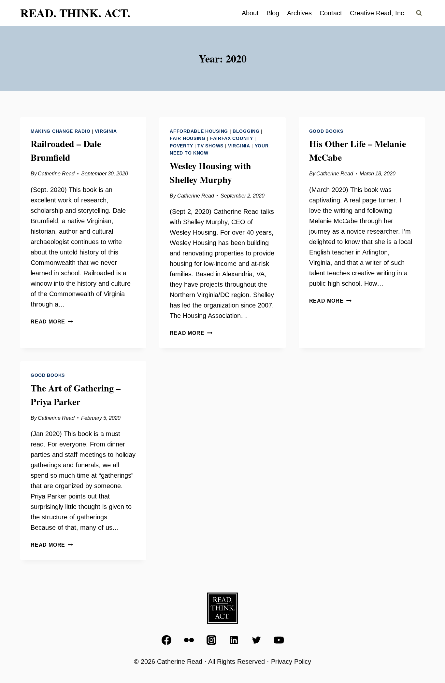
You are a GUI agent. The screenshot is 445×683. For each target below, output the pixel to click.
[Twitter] (256, 640)
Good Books (326, 131)
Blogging (246, 131)
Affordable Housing (199, 131)
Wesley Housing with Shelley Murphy (210, 172)
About (250, 13)
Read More (52, 321)
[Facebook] (166, 640)
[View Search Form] (419, 13)
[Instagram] (211, 640)
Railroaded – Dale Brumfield (66, 150)
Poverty (181, 145)
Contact (331, 13)
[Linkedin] (234, 640)
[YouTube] (279, 640)
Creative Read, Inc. (378, 13)
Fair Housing (187, 138)
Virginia (106, 131)
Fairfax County (231, 138)
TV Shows (210, 145)
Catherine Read (56, 173)
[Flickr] (189, 640)
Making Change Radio (60, 131)
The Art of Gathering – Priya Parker (76, 394)
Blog (272, 13)
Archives (299, 13)
